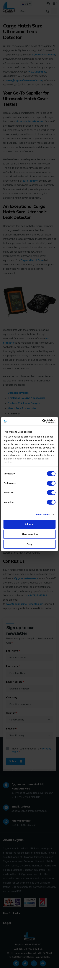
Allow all (29, 524)
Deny (29, 544)
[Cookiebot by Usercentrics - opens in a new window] (42, 421)
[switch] (51, 483)
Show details (43, 514)
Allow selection (29, 534)
